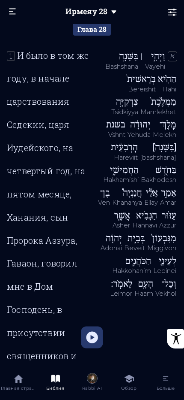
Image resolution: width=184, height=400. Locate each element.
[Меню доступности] (175, 338)
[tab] (18, 384)
